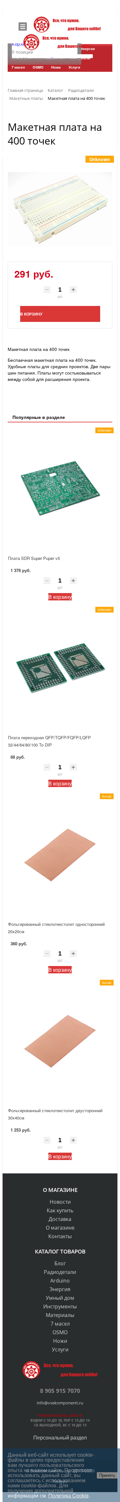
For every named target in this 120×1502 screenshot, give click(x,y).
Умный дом (60, 1297)
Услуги (60, 1349)
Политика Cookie (68, 1495)
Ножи (60, 1340)
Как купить (60, 1210)
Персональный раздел (60, 1437)
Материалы (60, 1315)
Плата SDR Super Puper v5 (34, 558)
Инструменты (60, 1306)
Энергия (60, 1289)
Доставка (60, 1219)
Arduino (60, 1280)
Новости (60, 1201)
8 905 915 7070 (60, 1390)
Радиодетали (60, 1271)
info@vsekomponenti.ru (60, 1403)
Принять (107, 1475)
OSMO (60, 1332)
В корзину (60, 596)
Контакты (60, 1236)
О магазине (60, 1227)
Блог (60, 1263)
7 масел (60, 1323)
